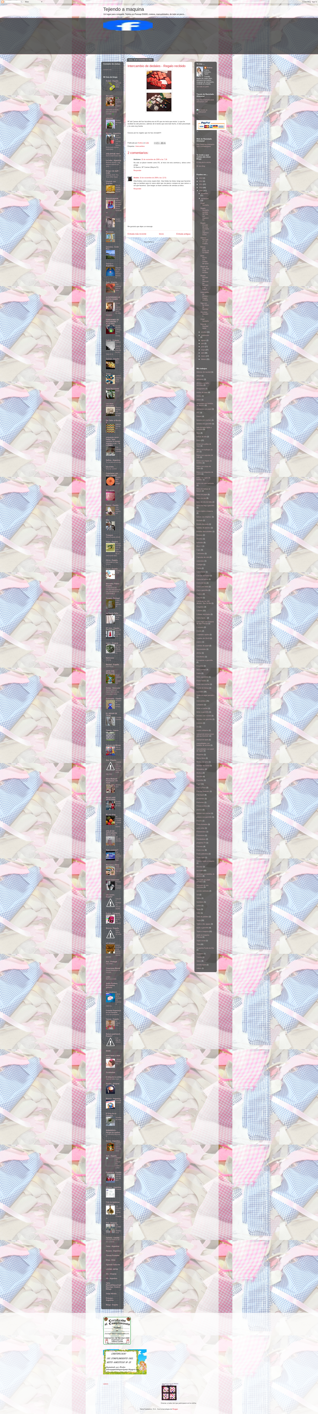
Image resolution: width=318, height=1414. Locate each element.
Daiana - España (112, 505)
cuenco (199, 642)
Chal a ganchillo (202, 590)
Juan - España (111, 282)
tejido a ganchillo (203, 928)
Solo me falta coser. (112, 1079)
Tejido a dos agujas (203, 924)
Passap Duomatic (203, 791)
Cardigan (200, 564)
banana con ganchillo (204, 424)
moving (108, 660)
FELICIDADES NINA (118, 85)
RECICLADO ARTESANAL (111, 799)
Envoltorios (201, 657)
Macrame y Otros (112, 865)
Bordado (199, 520)
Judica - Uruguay (112, 340)
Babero (199, 416)
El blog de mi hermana (111, 1114)
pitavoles (109, 118)
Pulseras (200, 846)
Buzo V (199, 546)
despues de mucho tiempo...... (118, 704)
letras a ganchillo (203, 712)
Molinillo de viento (203, 766)
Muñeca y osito (111, 979)
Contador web (107, 69)
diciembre (204, 193)
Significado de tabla (118, 617)
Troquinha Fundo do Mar (205, 948)
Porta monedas (202, 824)
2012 (201, 181)
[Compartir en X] (160, 143)
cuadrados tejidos (203, 635)
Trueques (109, 535)
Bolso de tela (201, 498)
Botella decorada (203, 524)
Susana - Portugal (113, 598)
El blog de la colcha (113, 1077)
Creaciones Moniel (113, 968)
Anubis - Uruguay (112, 1084)
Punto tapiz (201, 857)
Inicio (161, 234)
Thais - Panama (112, 542)
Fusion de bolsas (203, 688)
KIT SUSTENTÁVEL (118, 839)
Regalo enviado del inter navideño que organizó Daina (204, 229)
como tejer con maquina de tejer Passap (205, 623)
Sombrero (200, 902)
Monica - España (112, 928)
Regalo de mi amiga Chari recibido (204, 269)
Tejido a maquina (203, 931)
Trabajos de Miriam (113, 745)
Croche (199, 631)
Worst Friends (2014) (113, 537)
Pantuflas (200, 780)
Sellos (199, 898)
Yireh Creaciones (112, 880)
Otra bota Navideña (204, 314)
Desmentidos (201, 649)
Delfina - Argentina (113, 460)
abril (203, 353)
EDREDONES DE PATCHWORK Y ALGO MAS (112, 322)
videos (199, 968)
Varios (199, 961)
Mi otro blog (110, 814)
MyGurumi (110, 658)
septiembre (205, 335)
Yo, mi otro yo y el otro (113, 462)
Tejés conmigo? (112, 850)
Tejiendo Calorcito (113, 1265)
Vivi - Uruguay (111, 1223)
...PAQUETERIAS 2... (118, 1061)
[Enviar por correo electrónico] (155, 143)
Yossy (108, 374)
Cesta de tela (201, 583)
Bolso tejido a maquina (205, 511)
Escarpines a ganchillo (205, 660)
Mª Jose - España (112, 628)
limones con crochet (204, 716)
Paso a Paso (201, 788)
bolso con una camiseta (205, 483)
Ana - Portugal (111, 962)
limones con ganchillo (204, 719)
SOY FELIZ (109, 666)
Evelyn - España (112, 81)
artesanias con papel (204, 409)
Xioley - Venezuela (113, 688)
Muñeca (199, 773)
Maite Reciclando (112, 389)
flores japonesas (202, 677)
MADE (108, 1051)
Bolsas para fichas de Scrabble (204, 250)
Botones (199, 535)
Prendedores (201, 839)
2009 (201, 191)
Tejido (199, 920)
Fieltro (199, 673)
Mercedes (109, 96)
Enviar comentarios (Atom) (164, 242)
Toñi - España (111, 1156)
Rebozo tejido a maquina (205, 861)
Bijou (198, 433)
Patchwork (200, 795)
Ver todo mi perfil (203, 87)
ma (198, 727)
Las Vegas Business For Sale (118, 856)
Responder (137, 170)
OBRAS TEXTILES (118, 426)
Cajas (199, 550)
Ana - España (111, 760)
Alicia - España (112, 560)
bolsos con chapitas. (204, 517)
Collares (199, 611)
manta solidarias (202, 730)
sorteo (199, 906)
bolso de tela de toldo (204, 502)
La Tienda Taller (112, 613)
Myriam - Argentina (113, 133)
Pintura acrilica (202, 806)
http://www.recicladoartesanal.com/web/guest (206, 145)
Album (199, 376)
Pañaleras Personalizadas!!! (118, 886)
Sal (198, 895)
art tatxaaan (110, 943)
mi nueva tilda (118, 1023)
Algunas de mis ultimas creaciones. (118, 649)
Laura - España (112, 569)
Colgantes (200, 607)
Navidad (199, 776)
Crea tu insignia (123, 19)
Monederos (200, 769)
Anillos (199, 396)
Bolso (199, 440)
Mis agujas (110, 490)
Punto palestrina (202, 854)
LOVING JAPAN (112, 1269)
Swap (198, 909)
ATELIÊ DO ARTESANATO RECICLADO (111, 833)
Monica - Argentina (113, 1099)
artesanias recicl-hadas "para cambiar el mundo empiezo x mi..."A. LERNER (113, 441)
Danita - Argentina (113, 1141)
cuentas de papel (203, 646)
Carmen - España (112, 359)
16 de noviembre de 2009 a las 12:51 (153, 178)
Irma (107, 217)
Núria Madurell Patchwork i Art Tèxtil (112, 781)
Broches (199, 539)
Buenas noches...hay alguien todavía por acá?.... (113, 164)
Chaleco (199, 594)
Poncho (199, 821)
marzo (203, 356)
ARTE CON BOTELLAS (110, 672)
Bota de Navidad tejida (204, 326)
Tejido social (201, 941)
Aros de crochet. (111, 469)
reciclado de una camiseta (202, 886)
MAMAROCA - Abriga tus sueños (113, 1131)
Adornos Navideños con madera (204, 241)
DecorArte (110, 467)
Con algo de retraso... (118, 1040)
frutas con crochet (203, 684)
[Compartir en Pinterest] (164, 143)
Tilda (198, 944)
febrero (204, 359)
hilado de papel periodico (205, 695)
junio (203, 347)
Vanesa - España (112, 1019)
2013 (201, 178)
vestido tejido (201, 965)
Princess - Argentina (110, 1299)
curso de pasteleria (112, 1014)
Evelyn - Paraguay (113, 913)
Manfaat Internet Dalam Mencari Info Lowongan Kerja (112, 692)
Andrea (209, 68)
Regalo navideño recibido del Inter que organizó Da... (204, 214)
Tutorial (199, 957)
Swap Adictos (111, 1294)
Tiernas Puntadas (112, 1255)
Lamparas (200, 705)
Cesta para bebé (202, 587)
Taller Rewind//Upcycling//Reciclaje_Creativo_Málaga (113, 1286)
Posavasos (201, 835)
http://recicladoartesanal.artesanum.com (205, 101)
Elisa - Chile (110, 1260)
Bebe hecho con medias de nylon (204, 259)
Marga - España (112, 1305)
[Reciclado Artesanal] (128, 30)
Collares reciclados (203, 614)
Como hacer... (202, 618)
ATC (198, 413)
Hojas (117, 391)
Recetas (199, 867)
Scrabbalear (110, 1072)
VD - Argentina (111, 1278)
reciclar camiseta (203, 891)
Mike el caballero (118, 749)
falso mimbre (201, 670)
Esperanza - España (113, 1172)
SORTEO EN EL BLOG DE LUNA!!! (118, 919)
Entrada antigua (183, 234)
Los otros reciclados (110, 405)
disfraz (199, 653)
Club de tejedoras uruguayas (112, 1203)
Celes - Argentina (112, 1246)
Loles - (108, 977)
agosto (203, 340)
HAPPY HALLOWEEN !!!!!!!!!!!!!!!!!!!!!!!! (118, 1147)
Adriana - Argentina (113, 1187)
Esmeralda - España (113, 698)
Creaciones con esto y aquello (112, 474)
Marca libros (201, 758)
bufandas (200, 542)
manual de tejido (202, 740)
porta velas (200, 828)
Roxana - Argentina (113, 1251)
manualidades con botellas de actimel (203, 744)
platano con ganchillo (204, 817)
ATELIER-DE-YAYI (113, 154)
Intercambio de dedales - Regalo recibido (204, 296)
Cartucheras (201, 572)
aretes (199, 400)
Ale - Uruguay (111, 1274)
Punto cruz (200, 850)
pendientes (200, 799)
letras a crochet (202, 708)
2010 (201, 188)
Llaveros (200, 723)
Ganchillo (200, 692)
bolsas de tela (202, 437)
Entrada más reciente (137, 234)
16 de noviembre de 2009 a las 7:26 (154, 159)
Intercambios (140, 146)
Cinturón (199, 598)
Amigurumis (201, 389)
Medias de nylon (202, 762)
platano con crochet (204, 813)
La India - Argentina (113, 160)
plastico (199, 810)
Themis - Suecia (112, 730)
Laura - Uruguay (112, 643)
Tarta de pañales (202, 917)
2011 (201, 184)
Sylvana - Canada (112, 1238)
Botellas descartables (204, 531)
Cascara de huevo (203, 576)
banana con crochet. (204, 420)
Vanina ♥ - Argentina (110, 265)
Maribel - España (112, 664)
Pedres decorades (118, 122)
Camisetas (200, 553)
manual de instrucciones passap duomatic (205, 735)
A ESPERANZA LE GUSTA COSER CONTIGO (113, 299)
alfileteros (200, 379)
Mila (107, 520)
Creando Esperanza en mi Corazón (113, 1011)
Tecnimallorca (111, 992)
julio (202, 343)
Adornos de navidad (204, 372)
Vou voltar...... (110, 964)
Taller (198, 913)
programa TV (201, 843)
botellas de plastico (203, 528)
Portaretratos (201, 832)
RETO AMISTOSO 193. (113, 156)
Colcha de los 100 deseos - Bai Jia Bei (204, 602)
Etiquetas (200, 666)
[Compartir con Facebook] (162, 143)
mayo (203, 350)
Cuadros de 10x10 (203, 638)
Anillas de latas (202, 392)
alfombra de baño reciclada (203, 384)
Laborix (105, 1384)
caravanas (200, 561)
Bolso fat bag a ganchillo (205, 505)
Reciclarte (110, 232)
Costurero (200, 627)
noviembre (205, 198)
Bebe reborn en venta (118, 932)
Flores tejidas (201, 681)
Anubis (136, 178)
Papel (199, 784)
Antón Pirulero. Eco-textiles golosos (112, 985)
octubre (204, 332)
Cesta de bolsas (202, 579)
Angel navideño (204, 204)
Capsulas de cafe (203, 557)
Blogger (175, 1409)
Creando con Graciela (111, 182)
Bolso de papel (202, 494)
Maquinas (200, 754)
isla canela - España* (110, 896)
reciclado (200, 870)
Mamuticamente (112, 198)
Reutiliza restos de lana (118, 804)
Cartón (199, 568)
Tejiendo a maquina (123, 9)
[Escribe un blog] (157, 143)
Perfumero (200, 802)
